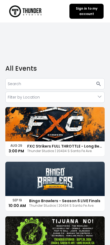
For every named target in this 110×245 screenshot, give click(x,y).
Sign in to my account (86, 11)
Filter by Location (24, 97)
